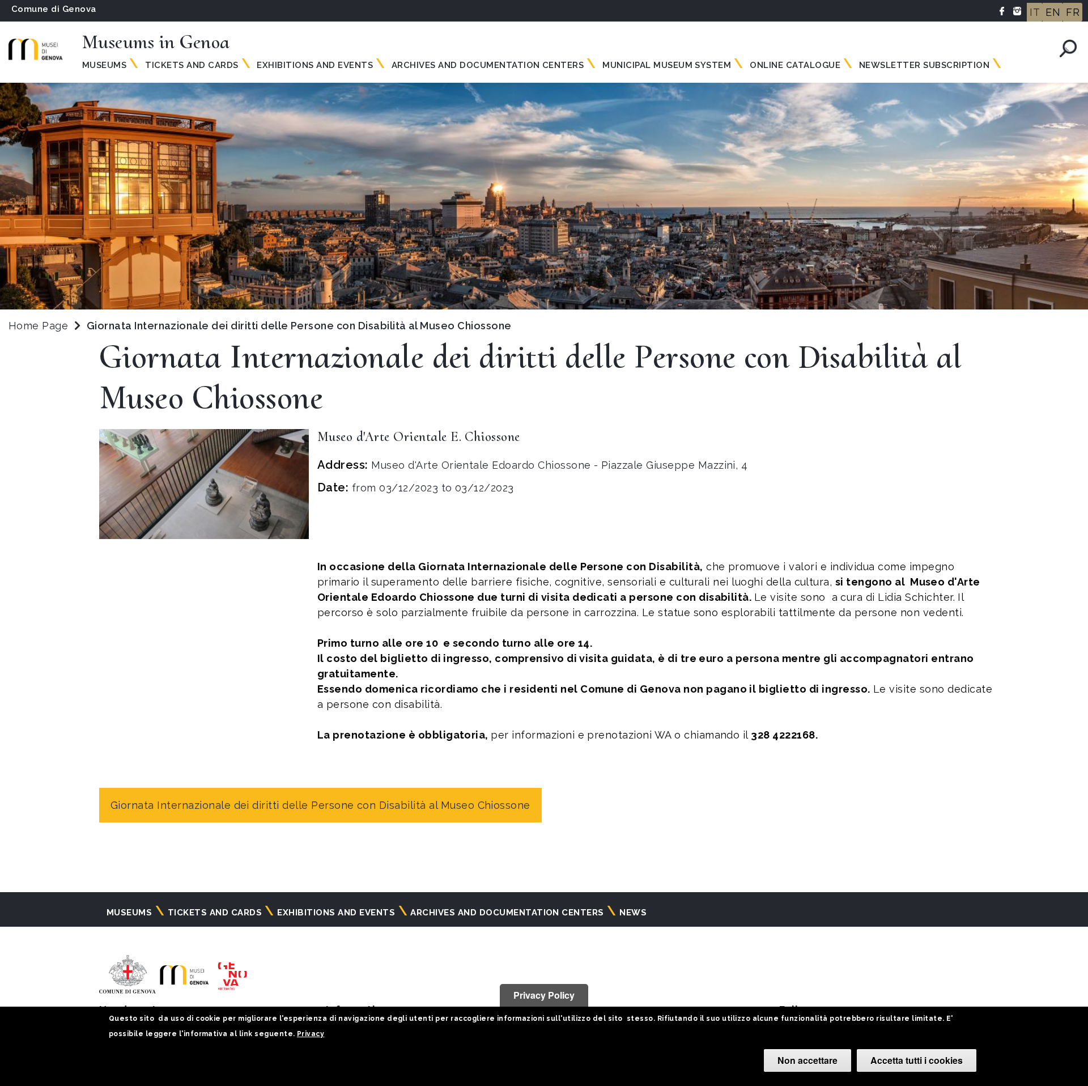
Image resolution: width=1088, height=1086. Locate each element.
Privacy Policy (544, 995)
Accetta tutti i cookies (916, 1060)
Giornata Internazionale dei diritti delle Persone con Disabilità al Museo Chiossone (320, 805)
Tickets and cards (215, 912)
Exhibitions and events (315, 65)
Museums (104, 65)
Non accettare (807, 1060)
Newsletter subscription (924, 65)
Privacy (310, 1034)
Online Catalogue (795, 65)
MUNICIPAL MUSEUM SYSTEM (666, 65)
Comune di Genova (53, 9)
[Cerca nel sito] (1068, 48)
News (633, 912)
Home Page (38, 326)
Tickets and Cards (191, 65)
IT (1035, 12)
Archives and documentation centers (488, 65)
